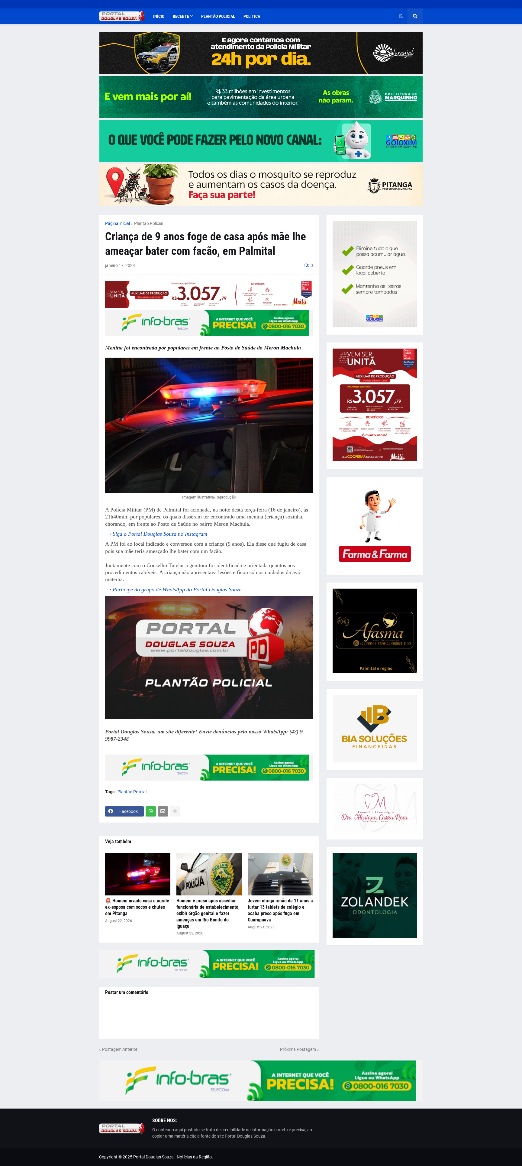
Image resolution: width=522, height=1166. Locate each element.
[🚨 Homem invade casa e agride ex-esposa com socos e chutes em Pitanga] (137, 874)
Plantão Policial (148, 223)
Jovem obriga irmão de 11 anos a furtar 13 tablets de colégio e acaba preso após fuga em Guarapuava (280, 910)
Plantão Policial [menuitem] (218, 16)
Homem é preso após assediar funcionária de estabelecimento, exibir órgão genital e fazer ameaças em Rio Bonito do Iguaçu (208, 913)
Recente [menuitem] (181, 16)
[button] (401, 16)
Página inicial (117, 223)
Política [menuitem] (251, 16)
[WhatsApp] (151, 811)
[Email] (163, 811)
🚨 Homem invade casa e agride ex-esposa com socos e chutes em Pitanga (137, 907)
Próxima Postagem (298, 1049)
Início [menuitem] (158, 16)
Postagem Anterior (119, 1049)
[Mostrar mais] (175, 811)
